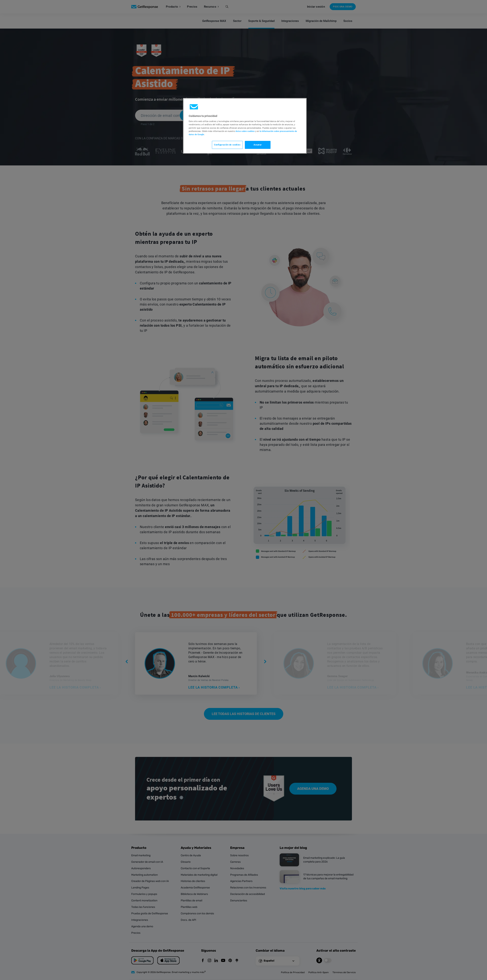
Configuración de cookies (227, 144)
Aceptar (258, 144)
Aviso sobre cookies (245, 131)
